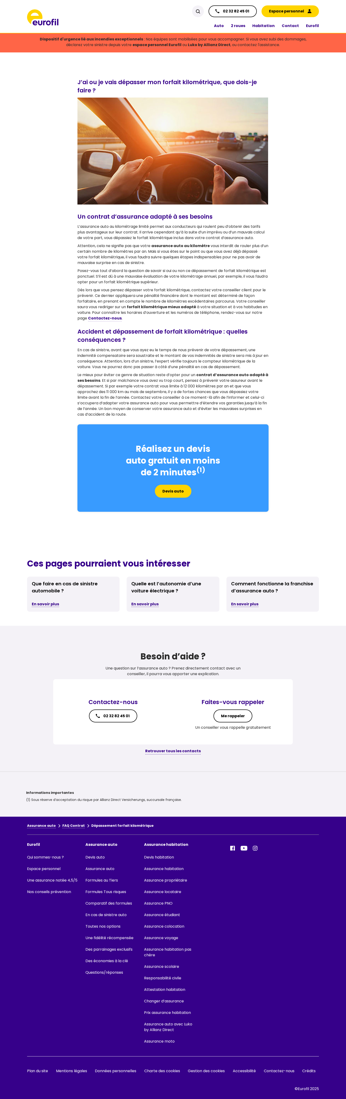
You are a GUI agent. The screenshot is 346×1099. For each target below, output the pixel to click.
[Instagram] (255, 848)
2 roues (238, 25)
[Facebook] (232, 848)
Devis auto (173, 491)
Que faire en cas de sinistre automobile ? (65, 587)
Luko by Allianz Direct (209, 44)
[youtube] (244, 848)
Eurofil (312, 25)
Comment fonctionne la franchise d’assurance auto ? (272, 587)
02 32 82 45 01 (116, 716)
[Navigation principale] (42, 17)
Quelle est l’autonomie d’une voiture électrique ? (166, 587)
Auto (219, 25)
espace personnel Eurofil (157, 44)
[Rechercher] (198, 11)
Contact (290, 25)
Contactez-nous (105, 318)
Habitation (263, 25)
